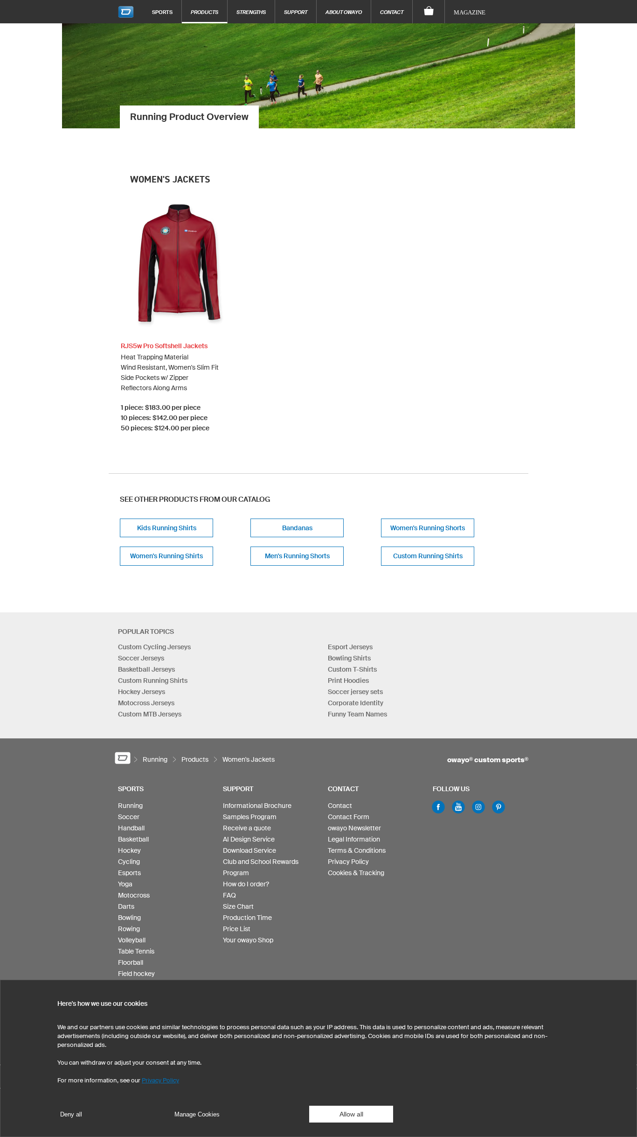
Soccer (128, 817)
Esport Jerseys (350, 647)
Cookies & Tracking (356, 873)
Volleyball (131, 940)
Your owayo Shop (248, 940)
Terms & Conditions (357, 850)
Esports (129, 873)
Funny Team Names (357, 714)
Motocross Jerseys (146, 703)
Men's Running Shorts (297, 556)
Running (130, 805)
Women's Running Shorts (427, 528)
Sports (162, 12)
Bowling (129, 917)
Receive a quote (247, 828)
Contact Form (348, 817)
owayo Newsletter (354, 828)
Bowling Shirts (349, 658)
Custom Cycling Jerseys (154, 647)
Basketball (133, 839)
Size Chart (238, 906)
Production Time (247, 917)
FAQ (229, 895)
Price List (236, 929)
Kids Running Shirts (166, 528)
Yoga (125, 884)
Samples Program (250, 817)
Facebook (438, 807)
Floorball (130, 962)
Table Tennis (136, 951)
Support (295, 12)
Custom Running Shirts (428, 556)
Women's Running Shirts (166, 556)
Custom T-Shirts (352, 669)
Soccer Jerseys (141, 658)
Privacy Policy (348, 861)
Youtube (458, 807)
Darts (126, 906)
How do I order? (246, 884)
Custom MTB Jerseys (149, 714)
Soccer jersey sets (355, 691)
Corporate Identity (355, 703)
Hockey (129, 850)
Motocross (134, 895)
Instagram (478, 807)
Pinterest (498, 807)
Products (204, 12)
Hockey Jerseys (141, 691)
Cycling (129, 861)
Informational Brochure (257, 805)
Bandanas (297, 528)
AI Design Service (249, 839)
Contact (391, 12)
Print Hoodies (348, 680)
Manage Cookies (197, 1114)
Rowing (129, 929)
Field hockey (136, 973)
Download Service (249, 850)
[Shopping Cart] (429, 11)
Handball (131, 828)
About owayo (343, 12)
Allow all (351, 1114)
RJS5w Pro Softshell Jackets (164, 346)
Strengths (251, 12)
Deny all (71, 1114)
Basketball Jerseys (146, 669)
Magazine (469, 12)
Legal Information (354, 839)
